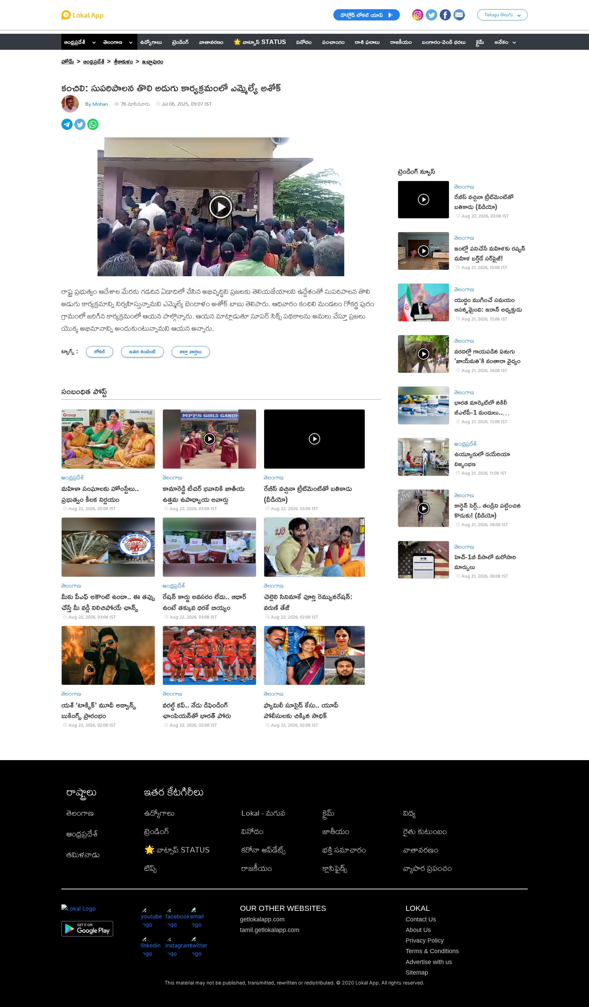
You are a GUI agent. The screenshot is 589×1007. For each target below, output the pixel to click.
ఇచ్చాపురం (152, 61)
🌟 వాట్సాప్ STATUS (177, 850)
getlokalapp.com (262, 919)
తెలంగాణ (112, 41)
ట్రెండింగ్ (156, 831)
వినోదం (252, 831)
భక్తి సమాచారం (344, 850)
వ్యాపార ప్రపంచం (427, 868)
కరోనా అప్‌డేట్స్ (263, 850)
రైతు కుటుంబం (425, 831)
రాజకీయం (256, 868)
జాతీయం (335, 831)
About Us (418, 930)
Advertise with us (429, 962)
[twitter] (80, 128)
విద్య (409, 813)
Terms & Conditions (432, 951)
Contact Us (421, 919)
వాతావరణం (420, 850)
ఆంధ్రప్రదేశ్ (74, 41)
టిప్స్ (150, 868)
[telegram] (67, 128)
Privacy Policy (425, 940)
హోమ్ (67, 61)
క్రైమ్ (328, 813)
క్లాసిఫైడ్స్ (334, 868)
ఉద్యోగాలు (159, 813)
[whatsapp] (93, 128)
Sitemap (417, 972)
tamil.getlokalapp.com (269, 930)
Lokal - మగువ (263, 813)
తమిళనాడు (83, 854)
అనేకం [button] (501, 41)
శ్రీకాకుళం (123, 61)
